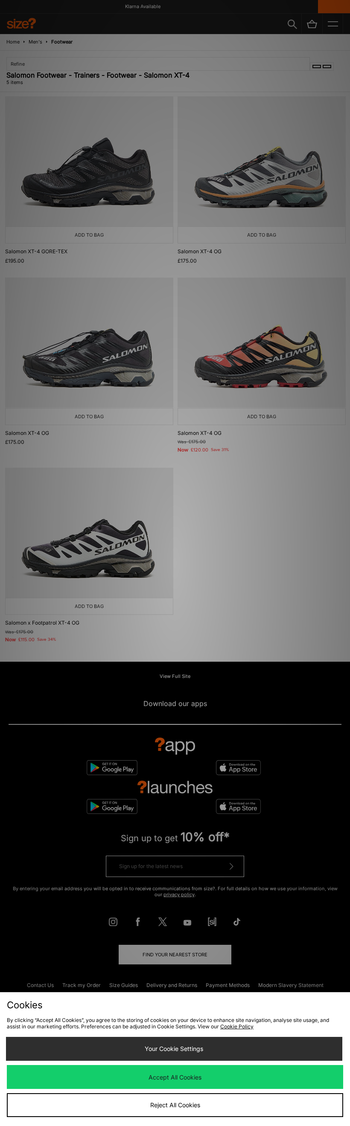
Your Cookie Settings (174, 1048)
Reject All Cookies (175, 1105)
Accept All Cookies (175, 1077)
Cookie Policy (237, 1026)
